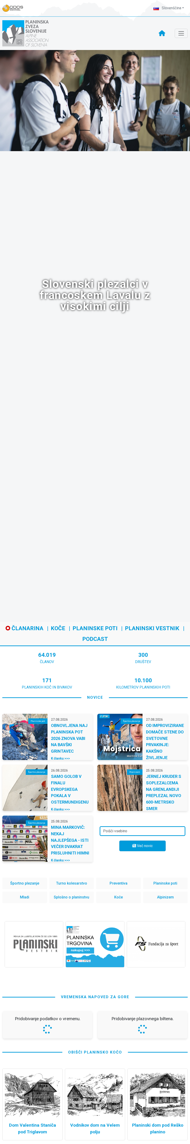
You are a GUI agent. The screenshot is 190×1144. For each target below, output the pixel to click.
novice (95, 697)
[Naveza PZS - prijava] (15, 8)
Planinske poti (95, 628)
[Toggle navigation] (181, 33)
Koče (58, 628)
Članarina (26, 628)
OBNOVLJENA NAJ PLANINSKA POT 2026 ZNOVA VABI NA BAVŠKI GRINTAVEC (69, 738)
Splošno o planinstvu (71, 897)
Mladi (24, 897)
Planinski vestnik (152, 628)
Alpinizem (165, 897)
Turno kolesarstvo (71, 883)
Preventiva (118, 883)
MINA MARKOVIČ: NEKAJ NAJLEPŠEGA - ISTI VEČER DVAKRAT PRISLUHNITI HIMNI (70, 840)
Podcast (95, 639)
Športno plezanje (24, 883)
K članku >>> (60, 758)
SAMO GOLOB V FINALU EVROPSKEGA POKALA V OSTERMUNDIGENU (70, 789)
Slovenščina (171, 8)
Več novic (144, 846)
